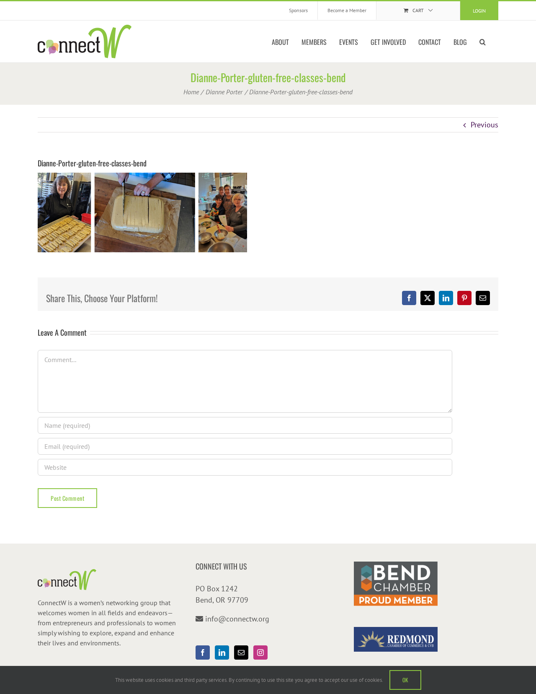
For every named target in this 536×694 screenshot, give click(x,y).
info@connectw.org (237, 619)
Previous (484, 124)
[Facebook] (203, 652)
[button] (482, 41)
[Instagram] (260, 652)
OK (405, 680)
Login (479, 11)
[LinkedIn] (222, 652)
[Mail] (241, 652)
